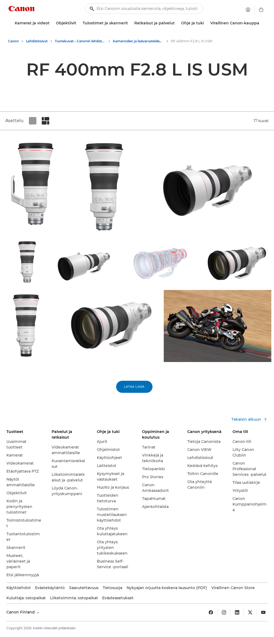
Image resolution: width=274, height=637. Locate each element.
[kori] (261, 9)
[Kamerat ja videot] (52, 23)
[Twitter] (250, 612)
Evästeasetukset (118, 597)
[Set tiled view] (32, 121)
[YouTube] (263, 612)
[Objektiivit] (78, 23)
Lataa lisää (134, 387)
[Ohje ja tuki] (206, 23)
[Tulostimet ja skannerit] (130, 23)
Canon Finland (21, 612)
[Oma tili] (248, 9)
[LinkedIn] (237, 612)
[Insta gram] (224, 612)
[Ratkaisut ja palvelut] (177, 23)
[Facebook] (211, 612)
